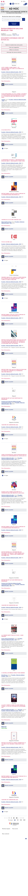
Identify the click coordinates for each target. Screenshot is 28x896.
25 (14, 820)
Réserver (4, 726)
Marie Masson (4, 675)
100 (21, 820)
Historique (26, 4)
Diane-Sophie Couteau (6, 221)
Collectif (3, 99)
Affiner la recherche (14, 49)
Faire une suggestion (14, 47)
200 (24, 820)
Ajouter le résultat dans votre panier (14, 44)
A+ (24, 1)
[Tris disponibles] (2, 42)
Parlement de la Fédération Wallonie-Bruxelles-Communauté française (11, 402)
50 (17, 820)
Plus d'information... (6, 81)
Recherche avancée (14, 24)
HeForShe (20, 709)
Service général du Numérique (7, 638)
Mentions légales (6, 828)
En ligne (6, 148)
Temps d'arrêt (16, 35)
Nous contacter (5, 833)
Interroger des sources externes (14, 52)
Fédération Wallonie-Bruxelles (7, 458)
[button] (2, 84)
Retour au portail (3, 4)
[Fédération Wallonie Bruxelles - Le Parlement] (14, 823)
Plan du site (15, 828)
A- (21, 1)
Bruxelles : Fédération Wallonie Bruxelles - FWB (11, 72)
